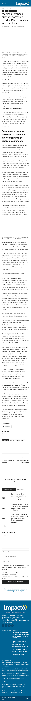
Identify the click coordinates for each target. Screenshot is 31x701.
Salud (11, 8)
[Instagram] (6, 625)
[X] (7, 30)
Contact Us (26, 698)
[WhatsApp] (15, 30)
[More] (23, 30)
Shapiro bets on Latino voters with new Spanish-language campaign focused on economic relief (20, 643)
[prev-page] (3, 526)
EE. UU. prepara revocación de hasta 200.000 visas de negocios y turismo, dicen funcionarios (15, 670)
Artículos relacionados (9, 489)
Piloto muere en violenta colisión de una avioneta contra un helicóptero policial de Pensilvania (19, 652)
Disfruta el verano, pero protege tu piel (22, 461)
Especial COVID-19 (13, 11)
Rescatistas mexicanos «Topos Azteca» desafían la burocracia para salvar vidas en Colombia (13, 679)
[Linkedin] (19, 30)
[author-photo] (15, 477)
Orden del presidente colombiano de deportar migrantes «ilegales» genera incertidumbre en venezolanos (15, 664)
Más (7, 8)
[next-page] (5, 526)
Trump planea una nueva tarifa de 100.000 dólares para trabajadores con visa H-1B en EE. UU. (15, 686)
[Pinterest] (11, 30)
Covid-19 (12, 440)
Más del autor (20, 489)
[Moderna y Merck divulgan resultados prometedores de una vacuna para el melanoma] (6, 506)
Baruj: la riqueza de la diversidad (8, 461)
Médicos (18, 440)
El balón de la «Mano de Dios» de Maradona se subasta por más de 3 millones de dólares (15, 691)
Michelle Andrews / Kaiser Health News (14, 26)
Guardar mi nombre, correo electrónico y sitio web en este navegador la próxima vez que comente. (15, 567)
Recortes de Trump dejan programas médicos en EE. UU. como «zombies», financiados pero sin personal (20, 518)
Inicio (3, 8)
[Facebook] (3, 30)
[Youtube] (12, 625)
